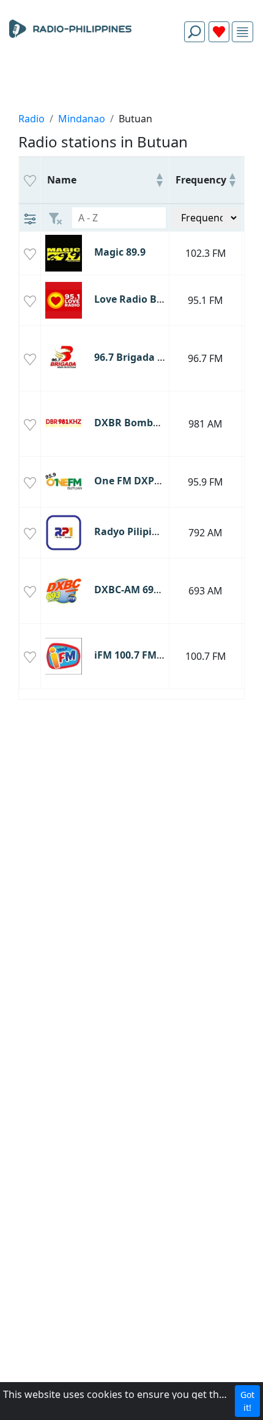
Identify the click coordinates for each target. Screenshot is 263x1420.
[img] (242, 32)
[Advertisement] (131, 80)
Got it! (247, 1401)
